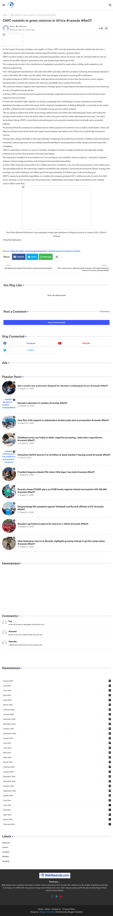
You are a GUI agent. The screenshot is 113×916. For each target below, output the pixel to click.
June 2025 (57, 748)
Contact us (56, 909)
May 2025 (57, 753)
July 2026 (57, 686)
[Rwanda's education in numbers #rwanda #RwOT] (9, 405)
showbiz (5, 856)
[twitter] (56, 896)
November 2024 (57, 781)
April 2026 (57, 700)
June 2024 (56, 805)
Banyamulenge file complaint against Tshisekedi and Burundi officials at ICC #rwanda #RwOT (60, 508)
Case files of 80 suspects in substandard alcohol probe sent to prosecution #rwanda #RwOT (63, 420)
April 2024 (57, 815)
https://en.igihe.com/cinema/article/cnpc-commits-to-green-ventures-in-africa (45, 251)
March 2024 (56, 819)
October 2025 (57, 729)
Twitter (34, 257)
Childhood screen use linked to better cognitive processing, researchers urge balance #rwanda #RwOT (60, 439)
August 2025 (57, 738)
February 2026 (57, 710)
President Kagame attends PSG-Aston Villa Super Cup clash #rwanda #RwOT (56, 472)
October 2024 (57, 786)
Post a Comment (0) (56, 322)
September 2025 (57, 733)
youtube (86, 343)
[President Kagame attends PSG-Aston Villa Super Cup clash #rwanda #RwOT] (9, 474)
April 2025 (57, 757)
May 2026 (57, 695)
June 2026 (57, 690)
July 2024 (57, 800)
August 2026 (57, 681)
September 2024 (57, 791)
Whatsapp (47, 257)
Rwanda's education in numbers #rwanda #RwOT (42, 403)
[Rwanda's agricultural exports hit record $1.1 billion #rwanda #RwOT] (9, 526)
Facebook (20, 257)
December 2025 (57, 719)
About (47, 909)
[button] (110, 5)
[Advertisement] (56, 586)
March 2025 (57, 762)
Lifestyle (5, 852)
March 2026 (57, 705)
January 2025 (57, 772)
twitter (31, 350)
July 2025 (57, 743)
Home (5, 15)
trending (5, 861)
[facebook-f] (52, 896)
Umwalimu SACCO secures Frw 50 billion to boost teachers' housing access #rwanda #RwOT (64, 455)
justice (5, 847)
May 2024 (56, 810)
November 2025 (57, 724)
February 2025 (57, 767)
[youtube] (61, 896)
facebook (31, 343)
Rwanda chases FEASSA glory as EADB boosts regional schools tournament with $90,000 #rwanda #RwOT (62, 491)
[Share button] (56, 257)
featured (5, 843)
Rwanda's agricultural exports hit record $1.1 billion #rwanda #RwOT (53, 524)
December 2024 (57, 776)
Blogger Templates (47, 912)
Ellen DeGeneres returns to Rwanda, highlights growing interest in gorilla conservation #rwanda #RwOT (61, 542)
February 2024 (56, 824)
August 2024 (57, 795)
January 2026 (57, 714)
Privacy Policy (68, 909)
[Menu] (3, 5)
